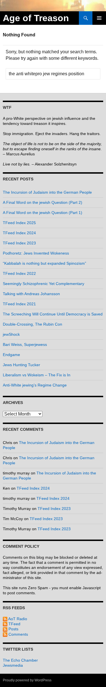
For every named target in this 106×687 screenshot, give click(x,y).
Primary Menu (99, 18)
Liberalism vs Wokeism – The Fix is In (36, 375)
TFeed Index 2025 (19, 222)
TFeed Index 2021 (19, 304)
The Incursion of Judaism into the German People (47, 192)
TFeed (13, 624)
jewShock (11, 334)
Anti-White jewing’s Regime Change (35, 385)
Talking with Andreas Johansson (31, 293)
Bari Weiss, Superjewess (25, 344)
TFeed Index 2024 (19, 233)
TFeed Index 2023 (19, 243)
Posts (12, 629)
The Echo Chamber (20, 660)
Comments (17, 634)
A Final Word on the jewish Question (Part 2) (42, 202)
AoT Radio (17, 619)
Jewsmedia (13, 665)
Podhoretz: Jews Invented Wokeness (36, 253)
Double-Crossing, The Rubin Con (32, 324)
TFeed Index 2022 (19, 273)
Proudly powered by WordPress (27, 680)
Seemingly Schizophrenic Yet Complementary (43, 283)
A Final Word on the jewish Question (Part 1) (42, 212)
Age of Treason (36, 18)
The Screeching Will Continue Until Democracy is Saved (53, 314)
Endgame (11, 354)
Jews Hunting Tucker (21, 365)
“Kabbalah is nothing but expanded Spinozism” (44, 263)
